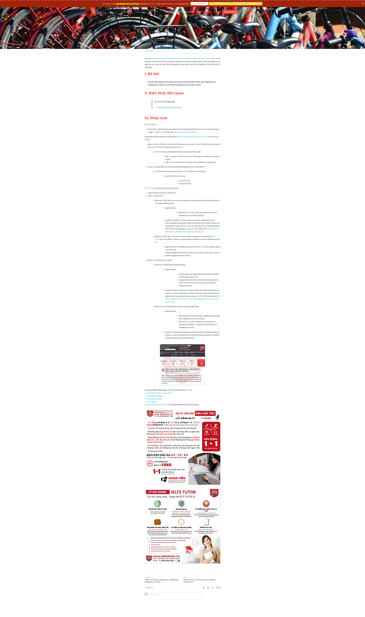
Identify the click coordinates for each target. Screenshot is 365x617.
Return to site (149, 587)
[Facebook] (204, 588)
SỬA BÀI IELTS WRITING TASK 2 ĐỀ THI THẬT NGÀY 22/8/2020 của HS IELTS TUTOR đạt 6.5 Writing (193, 299)
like (188, 212)
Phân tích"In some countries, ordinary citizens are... (199, 581)
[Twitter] (208, 588)
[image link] (129, 11)
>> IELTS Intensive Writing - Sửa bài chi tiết (158, 393)
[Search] (217, 12)
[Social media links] (220, 12)
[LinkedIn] (212, 588)
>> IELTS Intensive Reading (153, 399)
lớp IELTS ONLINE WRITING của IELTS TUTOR (192, 136)
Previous (148, 577)
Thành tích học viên (230, 12)
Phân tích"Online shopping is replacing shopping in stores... (161, 581)
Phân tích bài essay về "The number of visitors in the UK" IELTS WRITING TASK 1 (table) (180, 58)
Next (184, 577)
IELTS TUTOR (149, 188)
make (188, 321)
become (201, 247)
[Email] (217, 588)
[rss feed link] (219, 588)
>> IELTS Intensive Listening (153, 396)
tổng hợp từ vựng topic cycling (170, 107)
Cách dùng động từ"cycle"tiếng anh (185, 132)
